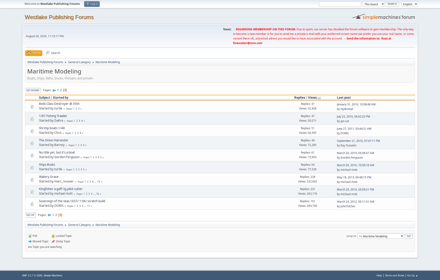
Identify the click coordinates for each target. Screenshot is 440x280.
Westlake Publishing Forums (59, 17)
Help (379, 275)
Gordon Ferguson (67, 157)
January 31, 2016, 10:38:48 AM (356, 104)
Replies (299, 97)
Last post (344, 97)
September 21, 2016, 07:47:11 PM (358, 141)
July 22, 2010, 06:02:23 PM (353, 116)
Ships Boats (47, 164)
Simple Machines (53, 275)
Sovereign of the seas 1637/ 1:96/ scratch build (72, 201)
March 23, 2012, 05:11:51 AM (355, 202)
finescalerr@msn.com (247, 43)
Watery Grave (49, 177)
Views (312, 97)
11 (88, 205)
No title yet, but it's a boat (57, 152)
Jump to (351, 236)
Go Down (32, 90)
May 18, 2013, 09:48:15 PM (354, 177)
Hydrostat (347, 109)
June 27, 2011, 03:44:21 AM (354, 129)
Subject (44, 97)
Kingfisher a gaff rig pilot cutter (61, 189)
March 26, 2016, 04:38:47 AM (355, 153)
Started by (61, 97)
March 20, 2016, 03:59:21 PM (355, 189)
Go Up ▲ (412, 275)
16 (98, 181)
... (95, 181)
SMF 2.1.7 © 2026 (32, 275)
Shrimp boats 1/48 (52, 128)
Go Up (30, 215)
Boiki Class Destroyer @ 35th (59, 104)
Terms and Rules (394, 275)
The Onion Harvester (54, 140)
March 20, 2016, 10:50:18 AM (355, 165)
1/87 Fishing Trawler (53, 116)
